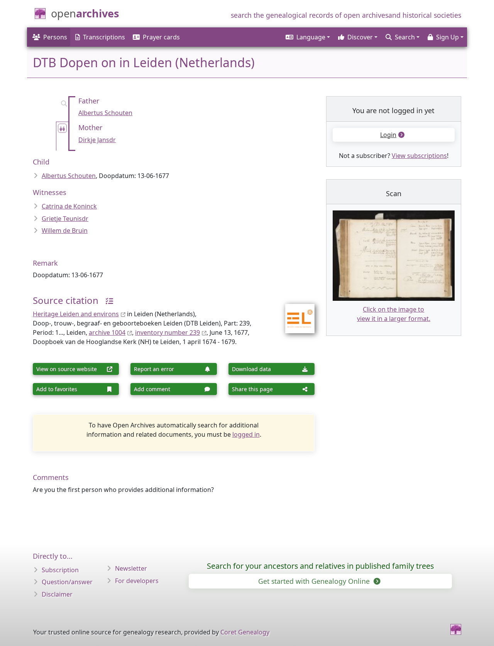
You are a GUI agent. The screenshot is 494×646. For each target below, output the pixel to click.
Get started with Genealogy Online (315, 581)
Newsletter (131, 568)
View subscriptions (419, 155)
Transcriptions (104, 37)
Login (388, 135)
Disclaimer (57, 594)
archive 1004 (107, 332)
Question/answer (67, 582)
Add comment (152, 389)
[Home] (455, 629)
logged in (246, 434)
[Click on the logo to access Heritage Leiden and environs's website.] (295, 313)
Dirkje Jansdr (97, 140)
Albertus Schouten (105, 113)
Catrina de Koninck (69, 206)
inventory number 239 (167, 332)
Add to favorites (56, 389)
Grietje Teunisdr (65, 218)
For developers (137, 580)
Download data (251, 369)
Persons (55, 37)
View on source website (66, 369)
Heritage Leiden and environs (76, 314)
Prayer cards (161, 37)
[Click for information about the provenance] (106, 300)
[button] (307, 37)
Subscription (60, 570)
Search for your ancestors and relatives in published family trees (320, 566)
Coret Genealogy (244, 632)
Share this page (252, 389)
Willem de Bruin (65, 230)
